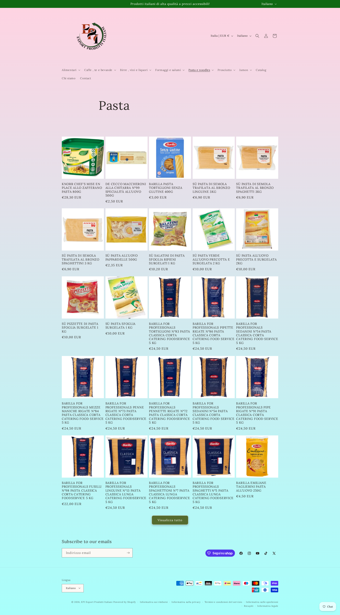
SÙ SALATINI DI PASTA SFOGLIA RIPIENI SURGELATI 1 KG (167, 259)
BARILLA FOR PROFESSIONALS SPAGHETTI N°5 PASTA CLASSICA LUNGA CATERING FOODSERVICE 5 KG (213, 492)
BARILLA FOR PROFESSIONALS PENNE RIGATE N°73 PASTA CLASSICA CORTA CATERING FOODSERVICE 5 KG (125, 412)
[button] (70, 70)
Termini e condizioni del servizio (223, 601)
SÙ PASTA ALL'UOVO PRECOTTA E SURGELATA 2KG (256, 259)
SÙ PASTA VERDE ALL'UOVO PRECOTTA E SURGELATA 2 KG (211, 259)
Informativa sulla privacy (186, 601)
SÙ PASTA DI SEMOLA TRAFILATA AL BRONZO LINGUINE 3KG (211, 187)
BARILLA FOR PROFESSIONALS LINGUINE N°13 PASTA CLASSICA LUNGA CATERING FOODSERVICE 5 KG (125, 492)
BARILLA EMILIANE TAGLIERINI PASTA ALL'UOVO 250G (251, 486)
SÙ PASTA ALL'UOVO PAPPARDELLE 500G (121, 257)
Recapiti (248, 605)
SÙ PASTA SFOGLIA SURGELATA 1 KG (120, 325)
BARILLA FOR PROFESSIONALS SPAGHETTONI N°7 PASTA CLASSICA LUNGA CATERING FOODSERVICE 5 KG (169, 492)
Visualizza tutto (170, 520)
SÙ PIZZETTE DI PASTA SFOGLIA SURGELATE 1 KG (80, 327)
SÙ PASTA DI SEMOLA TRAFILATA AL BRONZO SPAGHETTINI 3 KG (80, 259)
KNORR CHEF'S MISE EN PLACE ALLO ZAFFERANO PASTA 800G (82, 187)
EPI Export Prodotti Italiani (97, 601)
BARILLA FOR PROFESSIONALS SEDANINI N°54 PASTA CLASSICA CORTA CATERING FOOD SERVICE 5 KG (257, 333)
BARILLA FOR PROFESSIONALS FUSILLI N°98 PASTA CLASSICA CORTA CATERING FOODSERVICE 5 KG (82, 490)
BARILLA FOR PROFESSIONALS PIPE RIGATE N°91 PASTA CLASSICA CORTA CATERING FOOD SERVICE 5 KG (257, 412)
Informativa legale (267, 605)
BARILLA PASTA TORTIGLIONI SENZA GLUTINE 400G (165, 187)
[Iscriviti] (128, 552)
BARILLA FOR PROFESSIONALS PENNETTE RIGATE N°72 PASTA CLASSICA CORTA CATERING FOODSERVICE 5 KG (169, 412)
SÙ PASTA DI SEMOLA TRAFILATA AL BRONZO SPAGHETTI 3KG (255, 187)
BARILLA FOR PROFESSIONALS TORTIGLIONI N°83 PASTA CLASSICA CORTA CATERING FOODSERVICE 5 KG (169, 333)
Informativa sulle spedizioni (262, 601)
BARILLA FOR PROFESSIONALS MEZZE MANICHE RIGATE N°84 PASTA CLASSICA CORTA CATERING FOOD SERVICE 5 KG (83, 412)
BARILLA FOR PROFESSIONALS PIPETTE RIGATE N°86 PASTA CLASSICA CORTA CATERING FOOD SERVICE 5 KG (214, 333)
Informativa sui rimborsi (154, 601)
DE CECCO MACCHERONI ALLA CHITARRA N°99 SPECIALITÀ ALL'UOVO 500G (125, 189)
